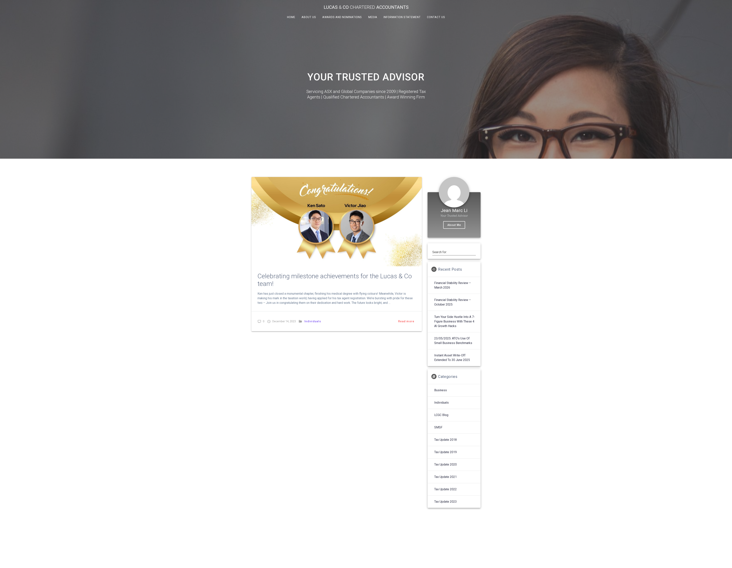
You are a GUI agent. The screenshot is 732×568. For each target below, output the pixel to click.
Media (372, 17)
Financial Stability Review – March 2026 (452, 285)
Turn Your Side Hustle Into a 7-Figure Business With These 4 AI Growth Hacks (454, 321)
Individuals (312, 321)
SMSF (438, 427)
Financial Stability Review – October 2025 (452, 302)
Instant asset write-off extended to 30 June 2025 (452, 358)
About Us (309, 17)
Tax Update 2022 (445, 489)
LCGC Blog (441, 415)
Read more (406, 321)
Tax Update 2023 (445, 501)
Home (291, 17)
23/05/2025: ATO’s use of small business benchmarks (453, 341)
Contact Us (436, 17)
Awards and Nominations (342, 17)
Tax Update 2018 (445, 440)
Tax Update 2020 (445, 464)
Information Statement (402, 17)
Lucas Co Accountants (366, 7)
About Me (454, 224)
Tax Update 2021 (445, 477)
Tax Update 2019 (445, 452)
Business (440, 390)
